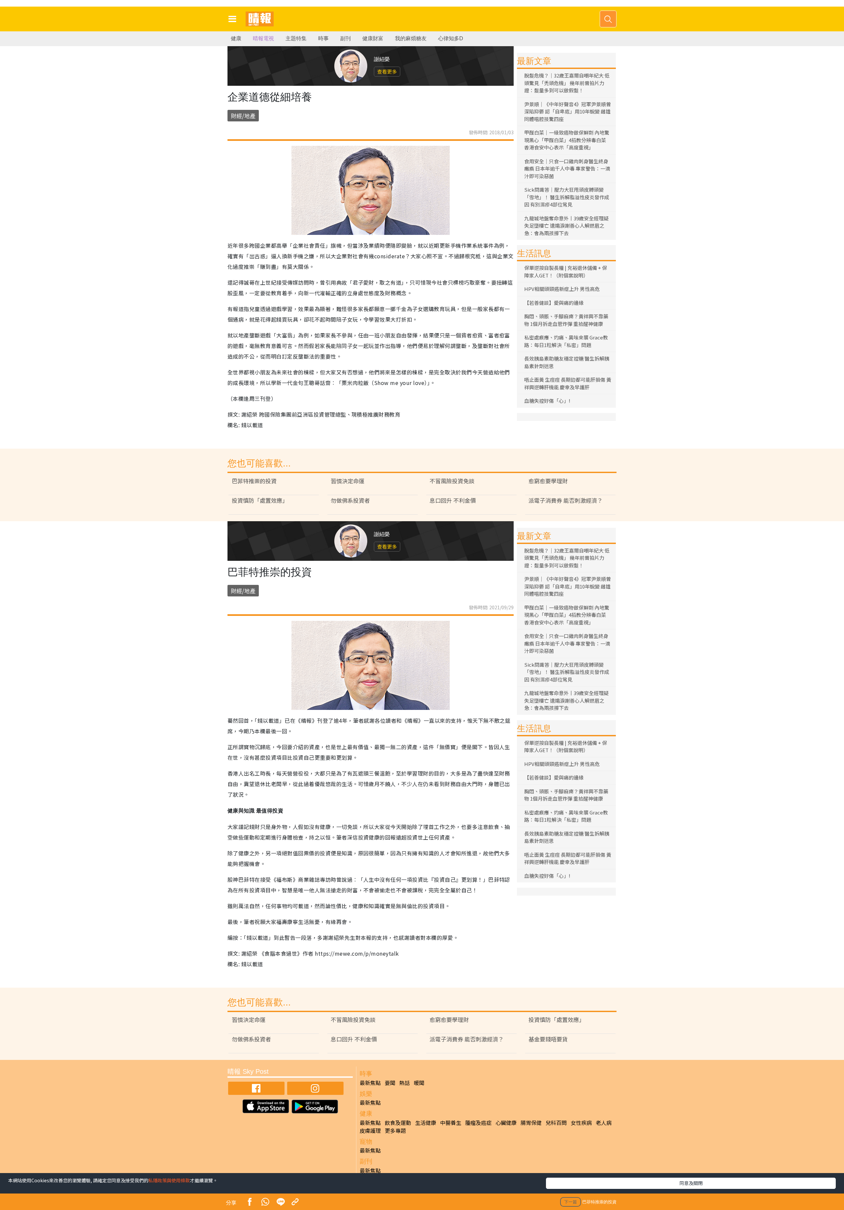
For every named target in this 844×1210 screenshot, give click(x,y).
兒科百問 (556, 1123)
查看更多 (387, 71)
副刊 (345, 38)
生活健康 (425, 1123)
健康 (236, 38)
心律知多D (450, 38)
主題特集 (296, 38)
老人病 (604, 1123)
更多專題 (395, 1130)
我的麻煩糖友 (411, 38)
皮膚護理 (370, 1130)
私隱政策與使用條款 (169, 1180)
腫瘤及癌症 (478, 1123)
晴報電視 (263, 38)
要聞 (390, 1083)
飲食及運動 (398, 1123)
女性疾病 (581, 1123)
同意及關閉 (691, 1183)
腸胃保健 (531, 1123)
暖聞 (419, 1083)
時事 (323, 38)
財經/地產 (243, 115)
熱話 (404, 1083)
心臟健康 (506, 1123)
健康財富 (372, 38)
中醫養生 (450, 1123)
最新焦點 (370, 1083)
